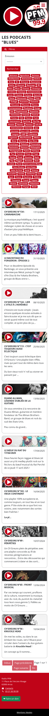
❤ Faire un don (11, 698)
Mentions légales (24, 712)
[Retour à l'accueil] (36, 16)
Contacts (9, 688)
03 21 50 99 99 (11, 691)
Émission (9, 56)
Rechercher (13, 68)
